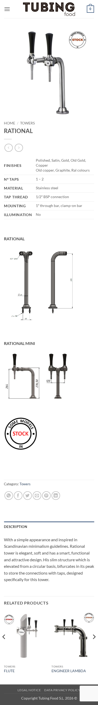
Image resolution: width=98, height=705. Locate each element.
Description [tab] (15, 527)
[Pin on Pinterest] (46, 495)
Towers (27, 123)
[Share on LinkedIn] (55, 495)
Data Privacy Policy (62, 690)
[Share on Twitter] (27, 495)
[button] (7, 9)
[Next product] (8, 148)
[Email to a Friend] (37, 495)
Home (9, 123)
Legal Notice (29, 690)
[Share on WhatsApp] (8, 495)
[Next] (94, 647)
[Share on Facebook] (18, 495)
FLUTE (9, 671)
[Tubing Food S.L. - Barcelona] (49, 9)
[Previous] (4, 647)
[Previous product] (19, 148)
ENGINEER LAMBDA (68, 671)
